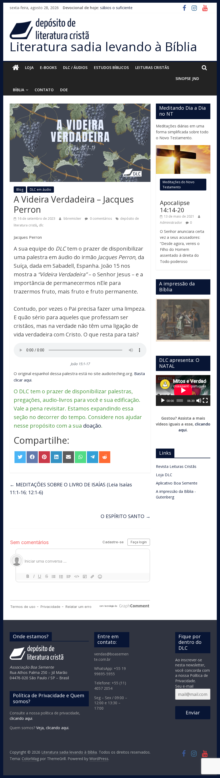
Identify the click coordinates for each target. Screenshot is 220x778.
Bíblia (18, 89)
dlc (41, 225)
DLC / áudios (75, 67)
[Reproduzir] (163, 400)
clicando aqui (21, 718)
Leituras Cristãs (152, 67)
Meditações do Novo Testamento (179, 184)
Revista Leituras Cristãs (176, 466)
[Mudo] (198, 400)
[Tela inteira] (205, 400)
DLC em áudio (40, 189)
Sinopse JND (187, 78)
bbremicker (73, 218)
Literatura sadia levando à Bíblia (103, 46)
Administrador (171, 222)
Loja (29, 67)
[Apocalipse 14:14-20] (183, 148)
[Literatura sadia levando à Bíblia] (16, 67)
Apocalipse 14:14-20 (175, 206)
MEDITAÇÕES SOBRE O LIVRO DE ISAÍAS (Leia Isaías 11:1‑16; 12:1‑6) (71, 488)
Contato (44, 89)
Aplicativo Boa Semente (176, 483)
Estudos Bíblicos (111, 67)
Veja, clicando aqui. (52, 727)
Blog (19, 189)
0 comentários (100, 218)
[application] (183, 390)
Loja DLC (164, 474)
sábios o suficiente (116, 7)
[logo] (36, 648)
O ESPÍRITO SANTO (126, 516)
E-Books (48, 67)
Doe (64, 89)
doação (92, 425)
